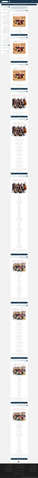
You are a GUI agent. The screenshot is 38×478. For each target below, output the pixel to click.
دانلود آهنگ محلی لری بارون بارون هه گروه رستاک (21, 405)
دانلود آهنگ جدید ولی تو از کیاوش (6, 28)
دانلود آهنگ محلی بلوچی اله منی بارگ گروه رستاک (21, 10)
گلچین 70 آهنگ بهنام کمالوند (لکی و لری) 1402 (8, 471)
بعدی (15, 461)
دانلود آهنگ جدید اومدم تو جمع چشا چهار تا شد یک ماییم (5, 38)
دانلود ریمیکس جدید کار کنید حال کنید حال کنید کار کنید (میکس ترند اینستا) (19, 475)
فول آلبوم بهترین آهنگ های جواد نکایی (9, 470)
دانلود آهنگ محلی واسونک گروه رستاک (22, 119)
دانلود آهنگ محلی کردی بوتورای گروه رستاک (22, 64)
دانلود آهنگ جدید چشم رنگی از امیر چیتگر (5, 16)
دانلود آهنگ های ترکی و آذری (25, 177)
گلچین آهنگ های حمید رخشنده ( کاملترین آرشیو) (8, 468)
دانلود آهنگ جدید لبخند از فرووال (6, 39)
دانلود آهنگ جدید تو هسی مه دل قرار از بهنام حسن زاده (5, 14)
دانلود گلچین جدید (33, 9)
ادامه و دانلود (19, 116)
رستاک (20, 30)
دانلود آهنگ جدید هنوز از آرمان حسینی (5, 50)
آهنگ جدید (32, 1)
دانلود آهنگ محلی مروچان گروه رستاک (22, 360)
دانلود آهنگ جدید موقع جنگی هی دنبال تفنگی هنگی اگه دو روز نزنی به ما (5, 21)
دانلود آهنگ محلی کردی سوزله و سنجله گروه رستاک (21, 305)
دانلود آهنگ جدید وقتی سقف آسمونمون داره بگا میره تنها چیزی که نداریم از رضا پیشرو (5, 24)
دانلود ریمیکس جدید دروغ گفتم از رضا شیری (6, 33)
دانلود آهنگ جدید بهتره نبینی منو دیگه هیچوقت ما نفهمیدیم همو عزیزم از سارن (5, 30)
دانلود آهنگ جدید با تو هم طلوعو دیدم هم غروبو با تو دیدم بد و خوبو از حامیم (5, 41)
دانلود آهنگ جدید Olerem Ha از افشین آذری (5, 10)
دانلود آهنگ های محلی (21, 177)
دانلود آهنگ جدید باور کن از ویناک (6, 42)
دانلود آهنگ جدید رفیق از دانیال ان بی (6, 31)
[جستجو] (1, 1)
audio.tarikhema (13, 14)
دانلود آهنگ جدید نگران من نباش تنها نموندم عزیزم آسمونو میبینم (6, 27)
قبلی (23, 461)
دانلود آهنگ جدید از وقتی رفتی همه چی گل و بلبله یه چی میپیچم (5, 19)
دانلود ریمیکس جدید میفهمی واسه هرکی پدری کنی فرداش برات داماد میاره (19, 469)
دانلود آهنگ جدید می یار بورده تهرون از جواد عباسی (5, 35)
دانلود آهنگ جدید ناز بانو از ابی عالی (6, 8)
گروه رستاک (20, 454)
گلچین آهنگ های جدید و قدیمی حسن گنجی (8, 469)
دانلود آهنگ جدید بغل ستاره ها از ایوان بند (5, 17)
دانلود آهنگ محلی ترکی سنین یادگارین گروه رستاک (21, 91)
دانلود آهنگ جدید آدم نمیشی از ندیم (6, 15)
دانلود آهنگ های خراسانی (25, 258)
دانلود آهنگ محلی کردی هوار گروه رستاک (22, 37)
